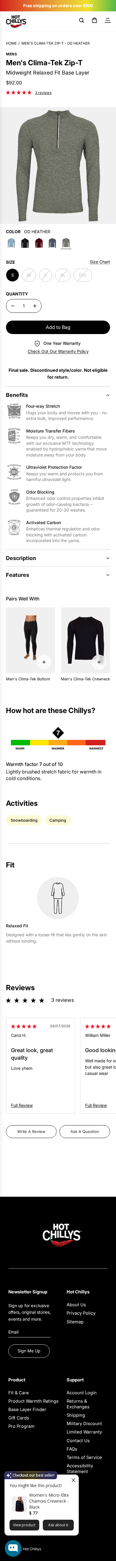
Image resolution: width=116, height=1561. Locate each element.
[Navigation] (107, 21)
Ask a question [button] (84, 1131)
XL (62, 274)
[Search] (81, 21)
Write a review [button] (31, 1131)
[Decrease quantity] (12, 305)
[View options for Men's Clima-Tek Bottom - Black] (44, 662)
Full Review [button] (22, 1105)
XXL (83, 274)
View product (24, 1524)
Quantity (17, 293)
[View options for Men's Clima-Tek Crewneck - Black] (99, 662)
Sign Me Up (29, 1350)
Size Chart (100, 261)
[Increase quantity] (34, 305)
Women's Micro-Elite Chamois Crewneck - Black (49, 1501)
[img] (24, 1026)
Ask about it (58, 1524)
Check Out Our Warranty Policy (58, 351)
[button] (19, 92)
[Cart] (94, 21)
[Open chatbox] (13, 1548)
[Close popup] (73, 1480)
